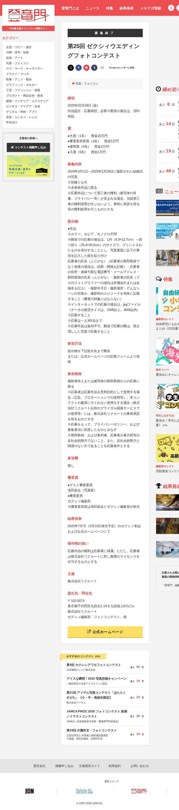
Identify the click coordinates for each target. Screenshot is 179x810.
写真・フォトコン (17, 63)
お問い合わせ (140, 766)
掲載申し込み (64, 766)
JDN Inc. (98, 803)
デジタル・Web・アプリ (21, 111)
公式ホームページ (107, 632)
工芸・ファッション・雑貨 (23, 90)
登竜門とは (70, 8)
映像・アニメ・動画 (19, 79)
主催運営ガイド (89, 766)
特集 (109, 8)
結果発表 (127, 8)
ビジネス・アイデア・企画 (23, 106)
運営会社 (39, 766)
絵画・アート (14, 57)
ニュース (93, 8)
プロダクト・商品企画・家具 (24, 95)
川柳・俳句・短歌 (17, 52)
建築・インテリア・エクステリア (27, 101)
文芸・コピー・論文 (19, 47)
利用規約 (114, 766)
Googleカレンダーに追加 (121, 67)
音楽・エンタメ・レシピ (21, 117)
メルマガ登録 (150, 8)
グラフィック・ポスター (21, 84)
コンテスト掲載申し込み (30, 147)
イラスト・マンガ (17, 74)
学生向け (11, 122)
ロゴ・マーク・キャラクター (24, 68)
